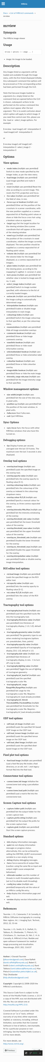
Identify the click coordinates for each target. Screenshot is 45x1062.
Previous (11, 1050)
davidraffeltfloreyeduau (15, 962)
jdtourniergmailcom (13, 959)
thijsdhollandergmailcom (16, 977)
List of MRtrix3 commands (22, 13)
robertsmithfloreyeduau (21, 965)
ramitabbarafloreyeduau (23, 968)
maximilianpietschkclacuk (23, 971)
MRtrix (24, 4)
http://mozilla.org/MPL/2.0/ (15, 1004)
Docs (5, 13)
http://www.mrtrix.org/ (13, 1043)
